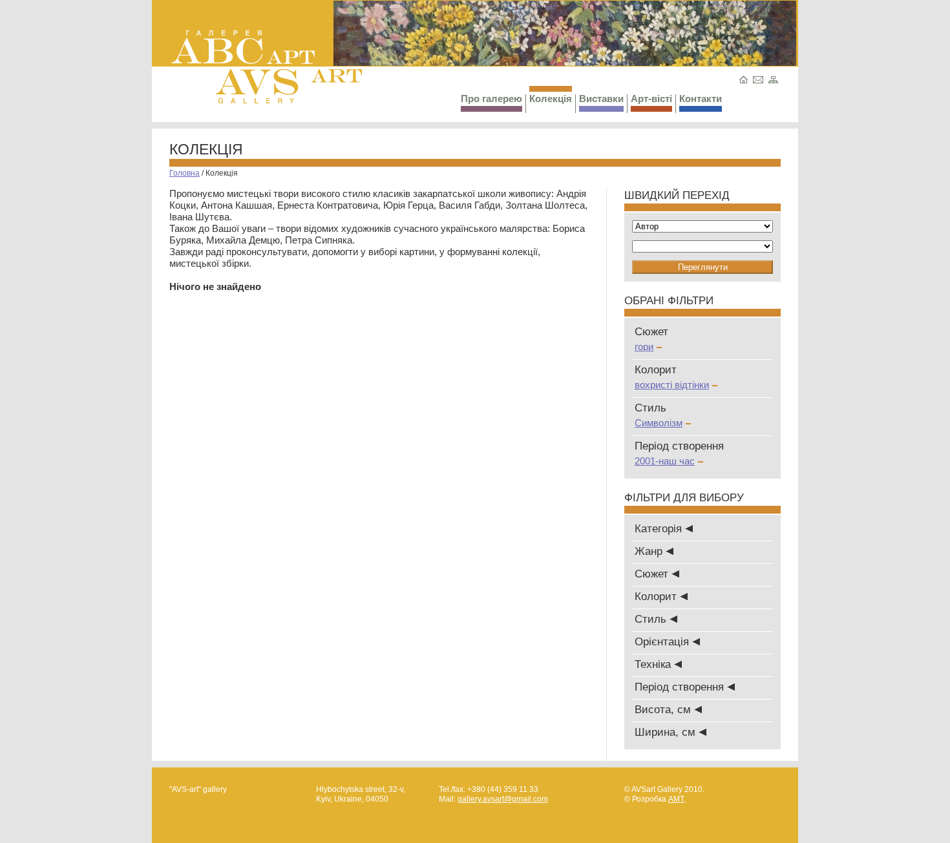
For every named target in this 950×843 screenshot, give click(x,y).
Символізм (658, 422)
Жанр (650, 551)
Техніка (654, 664)
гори (644, 346)
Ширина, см (667, 732)
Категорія (660, 529)
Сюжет (653, 574)
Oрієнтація (663, 642)
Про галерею (491, 98)
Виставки (601, 98)
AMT (676, 799)
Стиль (652, 619)
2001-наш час (665, 460)
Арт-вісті (651, 98)
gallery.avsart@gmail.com (503, 799)
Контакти (700, 98)
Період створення (681, 687)
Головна (184, 173)
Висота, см (664, 709)
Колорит (657, 596)
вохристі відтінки (672, 384)
